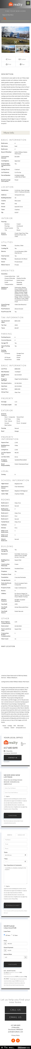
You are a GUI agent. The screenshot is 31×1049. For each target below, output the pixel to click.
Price (5, 940)
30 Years (7, 935)
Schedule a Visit (21, 834)
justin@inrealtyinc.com (15, 1032)
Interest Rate (8, 954)
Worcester (20, 725)
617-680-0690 (11, 748)
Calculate (12, 964)
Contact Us (12, 757)
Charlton (6, 727)
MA (15, 725)
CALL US (15, 1009)
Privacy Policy (15, 809)
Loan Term (7, 931)
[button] (3, 19)
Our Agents (6, 761)
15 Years (15, 935)
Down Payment (8, 947)
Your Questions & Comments (13, 865)
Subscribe (13, 815)
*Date (5, 852)
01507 (12, 727)
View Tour (17, 392)
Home (4, 725)
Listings (10, 725)
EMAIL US (15, 1017)
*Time (6, 858)
